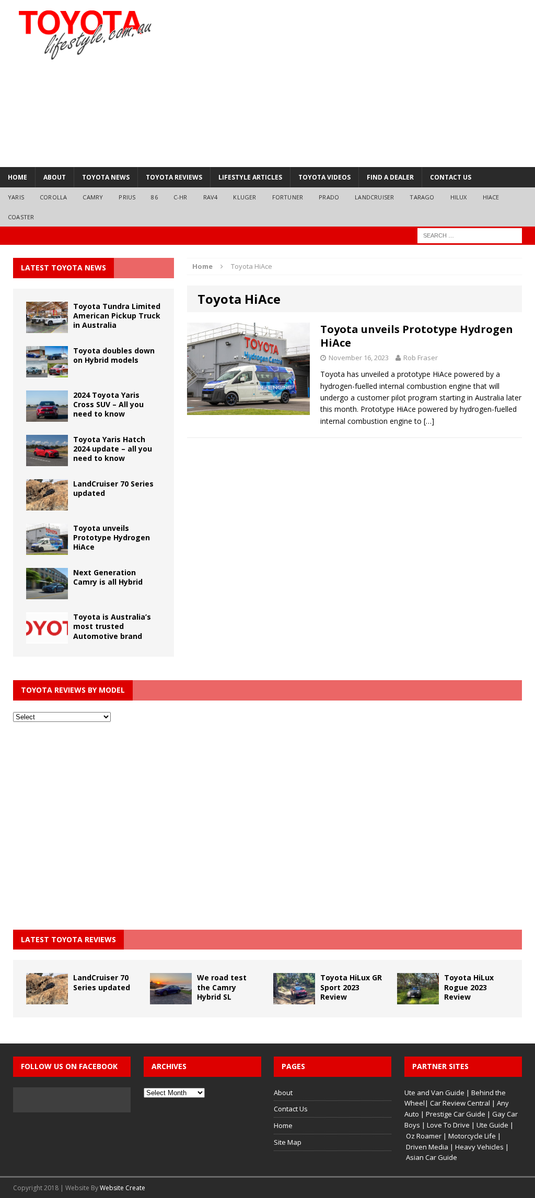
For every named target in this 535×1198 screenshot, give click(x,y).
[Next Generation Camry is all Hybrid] (47, 593)
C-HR (180, 197)
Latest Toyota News (63, 267)
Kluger (244, 197)
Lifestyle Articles (250, 177)
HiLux (458, 197)
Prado (329, 197)
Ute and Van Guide (434, 1092)
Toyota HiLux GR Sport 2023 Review (351, 986)
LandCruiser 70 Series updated (113, 488)
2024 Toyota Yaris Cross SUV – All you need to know (108, 404)
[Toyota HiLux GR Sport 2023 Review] (294, 998)
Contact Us (450, 177)
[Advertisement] (354, 83)
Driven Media (427, 1147)
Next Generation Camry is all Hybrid (108, 577)
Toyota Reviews (174, 177)
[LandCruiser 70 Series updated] (47, 504)
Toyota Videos (324, 177)
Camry (93, 197)
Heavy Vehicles (479, 1147)
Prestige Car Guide (455, 1114)
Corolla (53, 197)
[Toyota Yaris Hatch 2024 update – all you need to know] (47, 460)
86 (154, 197)
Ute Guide (492, 1125)
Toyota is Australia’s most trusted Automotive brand (112, 626)
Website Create (122, 1187)
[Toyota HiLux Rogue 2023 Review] (418, 998)
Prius (127, 197)
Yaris (16, 197)
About (54, 177)
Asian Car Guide (431, 1157)
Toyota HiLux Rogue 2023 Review (469, 986)
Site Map (287, 1142)
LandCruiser (374, 197)
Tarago (422, 197)
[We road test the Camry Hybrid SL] (171, 998)
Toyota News (106, 177)
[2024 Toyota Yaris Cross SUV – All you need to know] (47, 416)
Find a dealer (390, 177)
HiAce (491, 197)
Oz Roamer (423, 1136)
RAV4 (210, 197)
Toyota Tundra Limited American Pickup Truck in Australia (116, 315)
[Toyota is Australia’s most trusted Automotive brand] (47, 638)
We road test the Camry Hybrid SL (222, 986)
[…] (429, 421)
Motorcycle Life (472, 1136)
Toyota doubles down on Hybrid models (114, 355)
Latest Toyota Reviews (68, 939)
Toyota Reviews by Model (73, 690)
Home (17, 177)
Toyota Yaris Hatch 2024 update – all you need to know (112, 448)
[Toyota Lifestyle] (84, 35)
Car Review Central (460, 1103)
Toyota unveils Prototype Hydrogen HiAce (416, 336)
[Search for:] (469, 235)
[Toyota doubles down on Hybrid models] (47, 371)
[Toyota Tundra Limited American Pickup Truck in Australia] (47, 326)
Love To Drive (448, 1125)
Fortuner (288, 197)
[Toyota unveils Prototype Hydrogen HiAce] (47, 549)
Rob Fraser (420, 357)
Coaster (21, 217)
